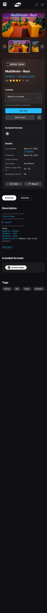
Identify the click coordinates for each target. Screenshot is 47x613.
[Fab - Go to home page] (17, 4)
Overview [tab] (9, 198)
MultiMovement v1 (10, 238)
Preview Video (8, 216)
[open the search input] (36, 5)
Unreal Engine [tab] (17, 267)
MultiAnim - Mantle (10, 231)
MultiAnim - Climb (10, 236)
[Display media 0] (19, 46)
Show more (7, 247)
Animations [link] (10, 76)
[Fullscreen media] (41, 16)
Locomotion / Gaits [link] (26, 76)
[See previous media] (5, 47)
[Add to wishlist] (39, 117)
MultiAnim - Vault (9, 233)
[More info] (29, 168)
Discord (7, 222)
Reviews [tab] (25, 198)
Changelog (29, 151)
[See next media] (42, 47)
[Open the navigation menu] (42, 5)
